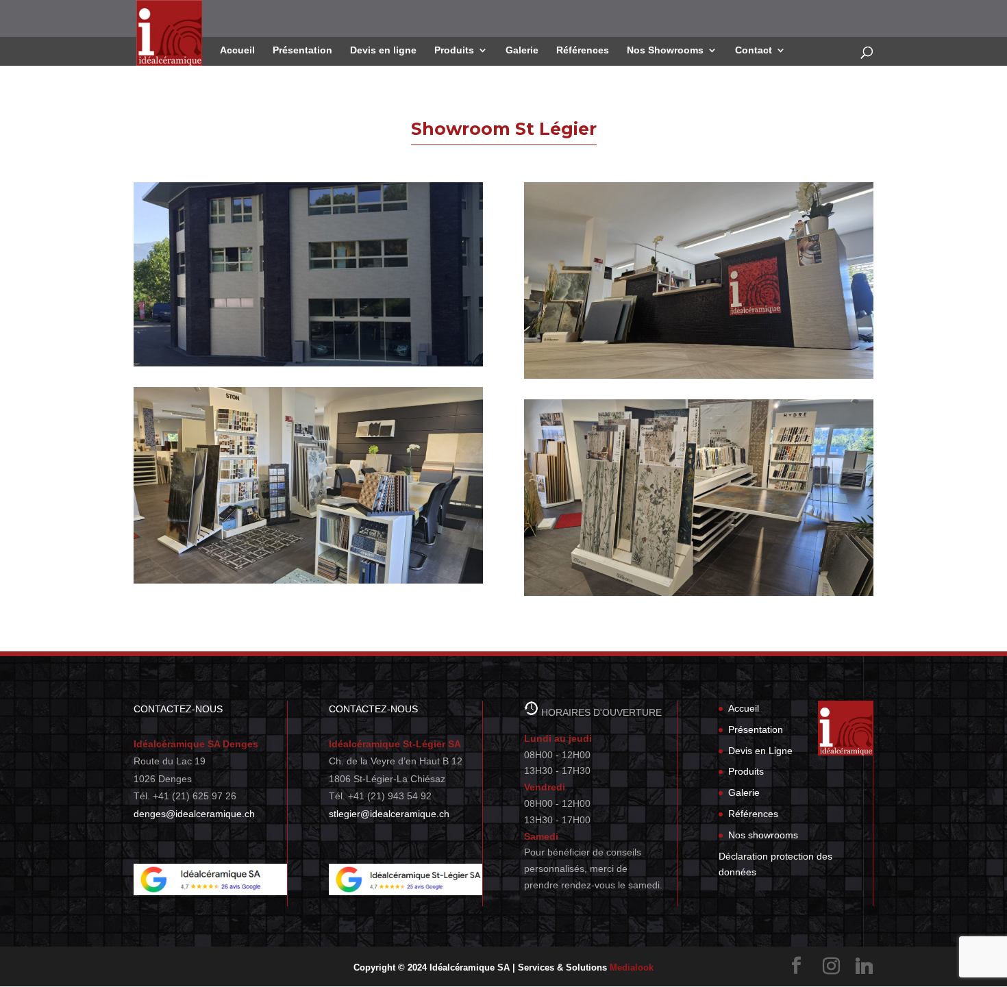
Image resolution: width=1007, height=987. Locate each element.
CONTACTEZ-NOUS (178, 708)
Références (582, 50)
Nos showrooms (763, 834)
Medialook (632, 967)
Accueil (237, 50)
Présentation (302, 50)
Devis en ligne (383, 50)
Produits (454, 50)
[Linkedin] (864, 966)
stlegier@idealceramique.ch (389, 813)
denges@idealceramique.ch (194, 813)
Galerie (522, 50)
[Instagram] (831, 966)
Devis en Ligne (760, 750)
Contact (753, 50)
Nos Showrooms (665, 50)
